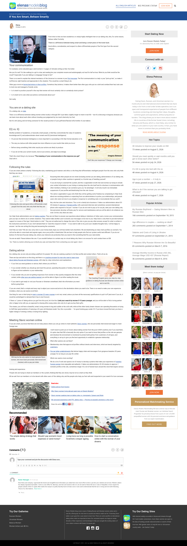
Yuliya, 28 (147, 371)
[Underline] (23, 465)
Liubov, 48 (147, 307)
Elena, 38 (136, 339)
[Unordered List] (32, 465)
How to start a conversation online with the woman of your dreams (107, 439)
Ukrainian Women (16, 519)
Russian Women (15, 516)
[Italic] (21, 465)
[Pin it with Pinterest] (69, 404)
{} (42, 465)
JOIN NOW (154, 50)
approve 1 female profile (68, 205)
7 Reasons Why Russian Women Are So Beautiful (153, 243)
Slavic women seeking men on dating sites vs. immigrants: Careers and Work (77, 395)
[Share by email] (72, 404)
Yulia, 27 (136, 387)
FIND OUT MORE (154, 424)
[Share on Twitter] (66, 404)
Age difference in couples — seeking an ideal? (152, 222)
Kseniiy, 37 (157, 291)
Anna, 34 (158, 387)
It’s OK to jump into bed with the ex (147, 169)
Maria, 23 (136, 291)
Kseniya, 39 (136, 355)
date (24, 111)
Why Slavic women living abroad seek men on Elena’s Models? (72, 391)
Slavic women (82, 324)
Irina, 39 (136, 307)
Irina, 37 (157, 371)
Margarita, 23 (147, 355)
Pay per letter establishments (60, 351)
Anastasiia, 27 (147, 323)
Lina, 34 (157, 307)
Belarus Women (15, 523)
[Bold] (18, 465)
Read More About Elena (154, 132)
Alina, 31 (158, 323)
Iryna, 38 (158, 339)
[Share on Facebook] (63, 404)
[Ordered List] (29, 465)
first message (72, 78)
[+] (45, 465)
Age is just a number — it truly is (146, 179)
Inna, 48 (136, 371)
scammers (53, 347)
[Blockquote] (34, 465)
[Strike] (26, 465)
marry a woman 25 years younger (43, 294)
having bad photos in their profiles (34, 84)
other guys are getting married (31, 277)
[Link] (40, 465)
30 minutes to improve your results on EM (150, 146)
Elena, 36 (147, 339)
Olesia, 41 (136, 323)
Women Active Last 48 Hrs (18, 526)
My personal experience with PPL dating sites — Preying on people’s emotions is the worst (82, 400)
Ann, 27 (147, 291)
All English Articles (17, 14)
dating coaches (40, 216)
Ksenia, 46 (157, 355)
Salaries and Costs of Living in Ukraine (149, 232)
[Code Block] (37, 465)
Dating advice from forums (60, 387)
